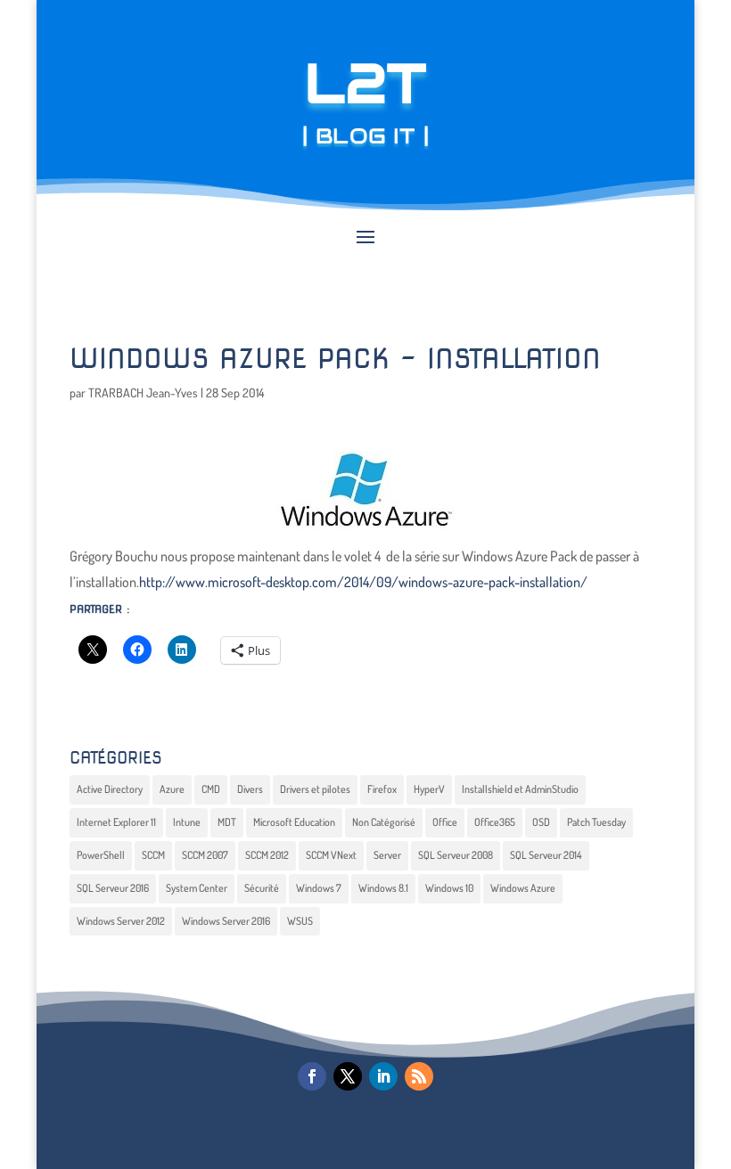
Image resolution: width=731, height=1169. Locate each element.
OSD (541, 822)
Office (444, 822)
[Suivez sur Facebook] (312, 1076)
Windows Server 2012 (121, 921)
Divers (250, 789)
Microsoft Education (294, 822)
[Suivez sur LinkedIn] (383, 1076)
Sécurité (261, 888)
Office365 (494, 822)
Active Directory (110, 789)
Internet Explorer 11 (116, 822)
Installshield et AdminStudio (520, 789)
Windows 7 (318, 888)
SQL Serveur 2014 (546, 855)
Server (387, 855)
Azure (172, 789)
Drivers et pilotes (315, 789)
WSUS (300, 921)
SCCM (153, 855)
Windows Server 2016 (226, 921)
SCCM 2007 (205, 855)
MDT (227, 822)
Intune (187, 822)
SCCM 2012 (267, 855)
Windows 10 (449, 888)
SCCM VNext (331, 855)
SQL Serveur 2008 (455, 855)
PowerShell (101, 855)
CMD (210, 789)
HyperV (429, 789)
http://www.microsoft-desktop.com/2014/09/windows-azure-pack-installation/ (363, 582)
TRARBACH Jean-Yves (143, 392)
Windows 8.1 (383, 888)
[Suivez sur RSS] (419, 1076)
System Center (196, 888)
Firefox (382, 789)
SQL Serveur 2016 (113, 888)
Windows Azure (522, 888)
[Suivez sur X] (347, 1076)
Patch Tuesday (596, 822)
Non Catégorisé (383, 822)
